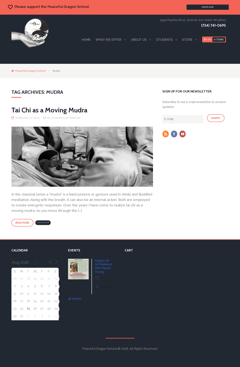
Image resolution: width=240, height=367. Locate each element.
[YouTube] (183, 134)
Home (86, 39)
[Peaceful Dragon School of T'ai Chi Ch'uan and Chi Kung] (30, 33)
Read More (22, 222)
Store (187, 39)
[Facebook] (175, 134)
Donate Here (208, 7)
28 (49, 309)
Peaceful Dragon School (30, 70)
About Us (139, 39)
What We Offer (108, 39)
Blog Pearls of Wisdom (63, 117)
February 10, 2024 (27, 117)
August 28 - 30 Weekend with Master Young (103, 266)
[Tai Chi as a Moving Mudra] (82, 157)
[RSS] (166, 134)
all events (74, 298)
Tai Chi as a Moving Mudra (49, 110)
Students (164, 39)
